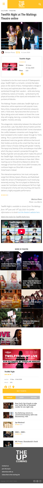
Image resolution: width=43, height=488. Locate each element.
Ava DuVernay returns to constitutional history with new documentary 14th (26, 414)
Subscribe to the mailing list (11, 475)
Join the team (6, 469)
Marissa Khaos (10, 52)
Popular (9, 397)
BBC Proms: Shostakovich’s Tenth (26, 441)
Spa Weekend (19, 422)
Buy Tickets (21, 391)
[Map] (13, 387)
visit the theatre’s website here (29, 212)
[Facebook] (5, 387)
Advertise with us (7, 472)
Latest (22, 397)
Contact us (5, 466)
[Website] (9, 387)
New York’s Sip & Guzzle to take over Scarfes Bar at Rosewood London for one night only (26, 405)
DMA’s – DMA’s (20, 432)
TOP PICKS (34, 397)
